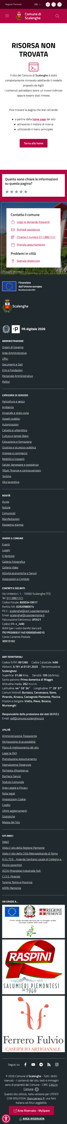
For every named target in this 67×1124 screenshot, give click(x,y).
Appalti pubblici (11, 418)
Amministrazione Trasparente (19, 736)
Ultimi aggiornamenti (14, 811)
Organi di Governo (12, 347)
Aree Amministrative (14, 353)
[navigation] (7, 15)
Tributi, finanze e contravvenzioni (21, 470)
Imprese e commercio (14, 453)
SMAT (5, 842)
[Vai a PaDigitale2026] (24, 328)
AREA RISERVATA (33, 1118)
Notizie (6, 507)
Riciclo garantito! (12, 865)
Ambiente (8, 407)
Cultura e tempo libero (15, 436)
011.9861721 (15, 598)
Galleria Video (10, 567)
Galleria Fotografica (13, 561)
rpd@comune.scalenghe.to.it (27, 718)
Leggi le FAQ (9, 753)
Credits (6, 805)
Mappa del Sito (11, 822)
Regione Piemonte (13, 4)
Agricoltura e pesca (13, 401)
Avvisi (5, 501)
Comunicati (8, 513)
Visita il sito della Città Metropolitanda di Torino (30, 853)
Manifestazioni (10, 519)
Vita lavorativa (10, 482)
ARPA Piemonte (11, 888)
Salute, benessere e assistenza (20, 464)
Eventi (6, 544)
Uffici (5, 358)
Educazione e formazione (17, 441)
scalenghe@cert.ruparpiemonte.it (29, 611)
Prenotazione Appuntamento (19, 759)
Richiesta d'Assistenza (15, 770)
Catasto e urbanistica (14, 430)
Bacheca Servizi (11, 776)
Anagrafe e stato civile (15, 413)
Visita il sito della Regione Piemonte (23, 848)
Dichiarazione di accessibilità (18, 742)
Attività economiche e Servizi (19, 573)
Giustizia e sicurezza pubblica (19, 447)
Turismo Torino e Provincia (17, 882)
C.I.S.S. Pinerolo (11, 876)
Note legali (8, 793)
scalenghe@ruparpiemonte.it (27, 615)
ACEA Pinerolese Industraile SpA (21, 871)
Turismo (6, 476)
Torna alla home (33, 143)
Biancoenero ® (35, 1098)
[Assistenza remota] (36, 1089)
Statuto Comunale (13, 782)
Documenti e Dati (12, 364)
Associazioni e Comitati (15, 579)
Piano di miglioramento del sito (20, 747)
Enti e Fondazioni (12, 370)
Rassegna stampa (12, 524)
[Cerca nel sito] (57, 16)
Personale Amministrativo (17, 376)
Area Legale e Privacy (15, 788)
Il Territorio (8, 556)
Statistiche (8, 816)
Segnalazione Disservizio (16, 765)
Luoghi (6, 550)
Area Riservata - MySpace (34, 1110)
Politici (6, 381)
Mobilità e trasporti (13, 459)
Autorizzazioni (10, 424)
